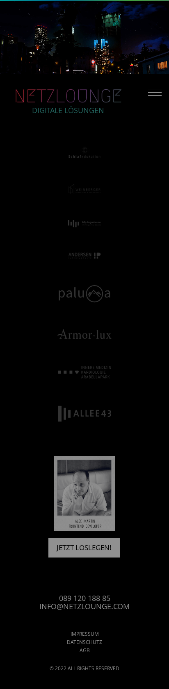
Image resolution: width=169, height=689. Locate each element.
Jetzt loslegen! (84, 547)
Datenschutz (84, 642)
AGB (85, 650)
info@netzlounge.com (84, 606)
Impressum (85, 633)
